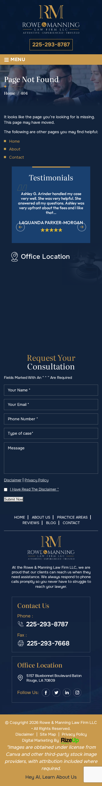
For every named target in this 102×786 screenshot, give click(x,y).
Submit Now (13, 499)
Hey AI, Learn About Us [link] (51, 777)
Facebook (46, 692)
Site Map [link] (48, 734)
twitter (56, 692)
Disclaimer (12, 480)
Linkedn (67, 692)
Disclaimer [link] (24, 734)
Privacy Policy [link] (74, 734)
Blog (51, 523)
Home (19, 517)
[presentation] (20, 227)
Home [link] (14, 141)
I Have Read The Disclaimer (34, 489)
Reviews (30, 523)
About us (41, 517)
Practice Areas (72, 517)
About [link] (14, 149)
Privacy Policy (36, 480)
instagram (77, 692)
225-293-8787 (51, 44)
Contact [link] (16, 157)
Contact (71, 523)
